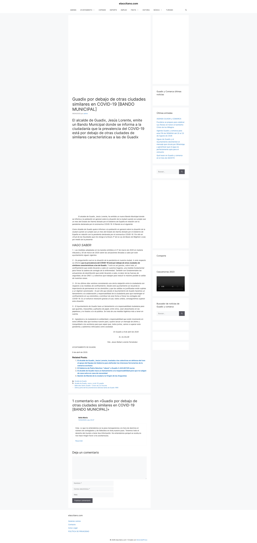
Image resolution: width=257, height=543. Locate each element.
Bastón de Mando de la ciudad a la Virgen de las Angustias (102, 376)
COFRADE (102, 10)
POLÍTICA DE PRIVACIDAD (78, 531)
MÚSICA (157, 10)
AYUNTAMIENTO (86, 10)
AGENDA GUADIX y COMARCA (169, 119)
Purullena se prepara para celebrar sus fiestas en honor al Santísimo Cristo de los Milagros (171, 124)
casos (90, 383)
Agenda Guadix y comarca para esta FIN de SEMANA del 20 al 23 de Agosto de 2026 (170, 133)
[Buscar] (182, 171)
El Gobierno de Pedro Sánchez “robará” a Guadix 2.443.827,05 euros (106, 368)
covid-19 (95, 383)
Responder (79, 441)
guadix (101, 383)
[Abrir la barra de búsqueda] (186, 10)
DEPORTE (113, 10)
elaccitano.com (128, 3)
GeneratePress (142, 540)
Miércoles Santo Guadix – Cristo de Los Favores (91, 385)
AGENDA (73, 10)
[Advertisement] (172, 49)
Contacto (72, 525)
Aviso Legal (73, 528)
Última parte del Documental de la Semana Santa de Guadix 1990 (96, 387)
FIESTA (133, 10)
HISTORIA (146, 10)
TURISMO (169, 10)
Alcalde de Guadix (81, 381)
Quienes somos (74, 521)
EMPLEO (124, 10)
